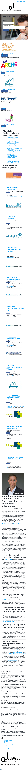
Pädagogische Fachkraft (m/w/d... (8, 53)
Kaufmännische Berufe (11, 151)
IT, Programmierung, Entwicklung (13, 150)
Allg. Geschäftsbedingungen (9, 742)
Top (0, 769)
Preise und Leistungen (8, 746)
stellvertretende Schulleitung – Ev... (13, 188)
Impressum (6, 741)
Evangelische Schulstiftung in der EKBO (14, 196)
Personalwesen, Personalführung (13, 158)
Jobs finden (5, 30)
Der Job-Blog (6, 748)
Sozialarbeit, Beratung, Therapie (13, 161)
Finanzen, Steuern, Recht (11, 141)
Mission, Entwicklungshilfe (12, 156)
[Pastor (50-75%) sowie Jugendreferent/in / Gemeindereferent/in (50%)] (9, 82)
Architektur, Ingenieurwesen (12, 137)
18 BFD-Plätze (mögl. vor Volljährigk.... (15, 218)
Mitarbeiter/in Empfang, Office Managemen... (15, 278)
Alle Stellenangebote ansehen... (8, 470)
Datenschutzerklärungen (9, 744)
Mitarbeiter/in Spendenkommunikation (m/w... (15, 308)
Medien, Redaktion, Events (12, 155)
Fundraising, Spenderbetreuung (13, 142)
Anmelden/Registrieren (20, 1)
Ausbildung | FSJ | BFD (11, 138)
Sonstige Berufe (10, 160)
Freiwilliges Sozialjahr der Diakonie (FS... (14, 427)
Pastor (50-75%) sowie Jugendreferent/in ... (14, 397)
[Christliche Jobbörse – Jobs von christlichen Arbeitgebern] (11, 6)
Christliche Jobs (4, 717)
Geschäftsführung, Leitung (12, 144)
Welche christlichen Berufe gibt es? (8, 719)
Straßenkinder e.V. (10, 286)
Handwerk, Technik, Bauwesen (13, 147)
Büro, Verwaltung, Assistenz (12, 140)
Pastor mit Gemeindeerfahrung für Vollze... (15, 367)
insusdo (8, 227)
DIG (7, 436)
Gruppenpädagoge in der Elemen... (8, 71)
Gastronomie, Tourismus (11, 143)
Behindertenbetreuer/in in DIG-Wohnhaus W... (15, 458)
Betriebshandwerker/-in (5, 106)
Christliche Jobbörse (8, 740)
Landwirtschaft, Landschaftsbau (13, 153)
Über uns (5, 745)
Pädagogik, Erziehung (11, 157)
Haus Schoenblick (10, 257)
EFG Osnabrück (10, 375)
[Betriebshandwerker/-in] (9, 99)
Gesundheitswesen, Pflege (12, 145)
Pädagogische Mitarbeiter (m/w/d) (13, 338)
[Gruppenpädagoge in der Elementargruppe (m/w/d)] (9, 64)
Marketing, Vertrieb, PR (11, 154)
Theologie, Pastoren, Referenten (13, 162)
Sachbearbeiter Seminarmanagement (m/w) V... (14, 249)
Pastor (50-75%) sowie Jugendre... (8, 89)
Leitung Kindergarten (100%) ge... (8, 124)
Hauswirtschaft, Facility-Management (14, 148)
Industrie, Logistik (10, 149)
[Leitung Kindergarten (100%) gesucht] (9, 117)
